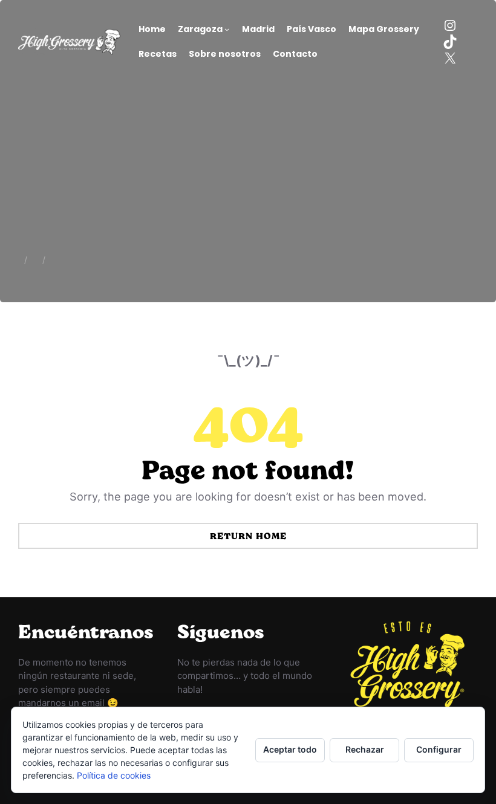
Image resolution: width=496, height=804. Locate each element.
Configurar (439, 749)
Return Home (248, 536)
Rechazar (364, 749)
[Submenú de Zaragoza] (226, 29)
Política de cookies (114, 775)
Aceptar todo (290, 749)
